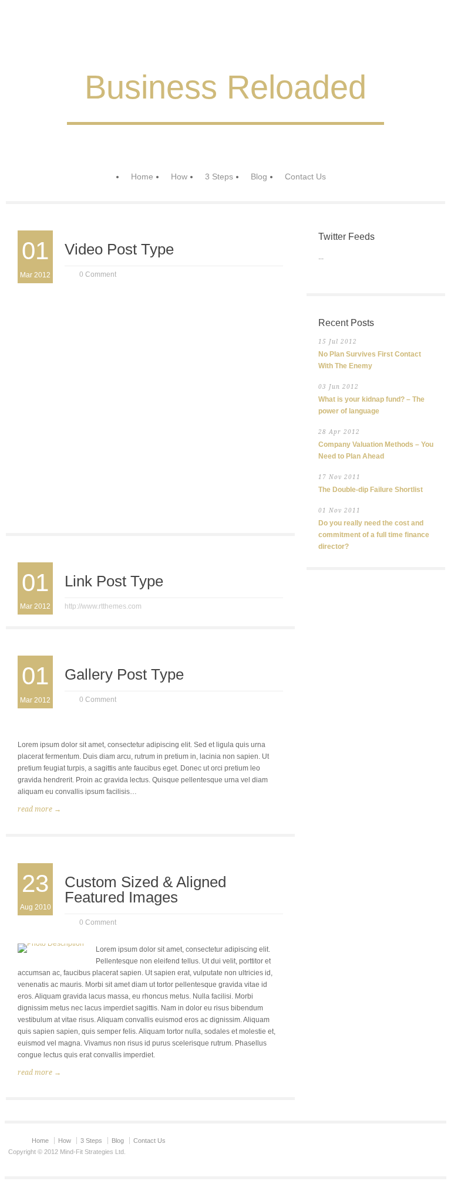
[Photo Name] (51, 948)
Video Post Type (119, 249)
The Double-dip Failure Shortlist (370, 490)
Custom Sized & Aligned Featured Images (145, 889)
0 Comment (97, 274)
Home (142, 176)
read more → (39, 809)
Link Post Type (114, 581)
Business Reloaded (225, 87)
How (179, 176)
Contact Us (305, 176)
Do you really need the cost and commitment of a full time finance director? (373, 535)
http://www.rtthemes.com (103, 606)
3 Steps (219, 176)
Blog (259, 176)
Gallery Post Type (124, 674)
